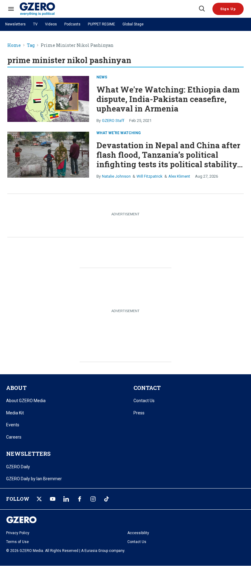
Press (138, 412)
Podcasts (72, 24)
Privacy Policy (17, 533)
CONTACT (147, 387)
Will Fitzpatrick (150, 176)
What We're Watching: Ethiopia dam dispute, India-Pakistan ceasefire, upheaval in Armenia (168, 99)
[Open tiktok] (106, 499)
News (101, 77)
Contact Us (144, 400)
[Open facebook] (79, 499)
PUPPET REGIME (101, 24)
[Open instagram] (93, 499)
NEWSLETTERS (28, 453)
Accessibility (138, 533)
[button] (228, 9)
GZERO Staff (113, 120)
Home (14, 45)
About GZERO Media (26, 400)
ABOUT (16, 387)
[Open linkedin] (66, 499)
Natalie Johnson (116, 176)
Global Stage (133, 24)
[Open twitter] (39, 499)
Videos (51, 24)
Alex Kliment (179, 176)
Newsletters (15, 24)
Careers (13, 437)
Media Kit (15, 412)
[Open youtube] (52, 499)
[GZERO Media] (109, 8)
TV (35, 24)
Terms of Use (17, 542)
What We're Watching (118, 133)
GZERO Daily (18, 466)
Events (12, 424)
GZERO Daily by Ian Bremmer (34, 478)
